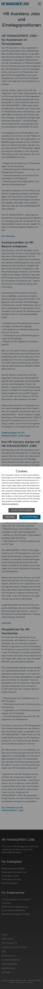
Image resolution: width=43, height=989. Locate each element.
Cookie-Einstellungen (21, 510)
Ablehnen (9, 517)
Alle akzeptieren (30, 517)
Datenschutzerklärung (10, 504)
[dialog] (21, 494)
